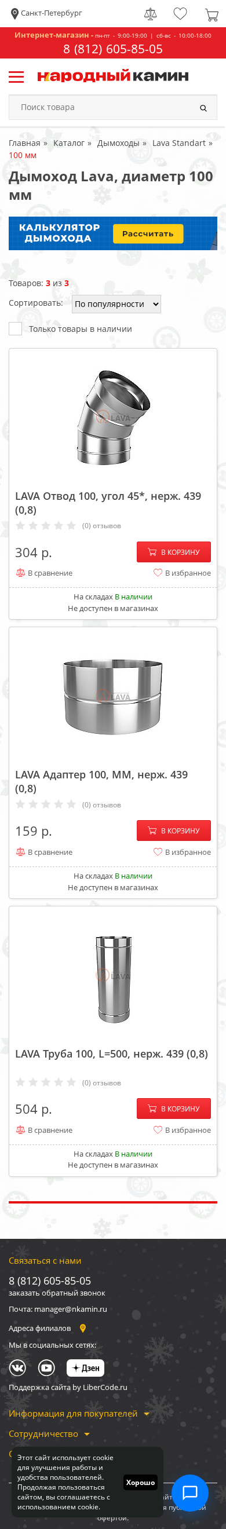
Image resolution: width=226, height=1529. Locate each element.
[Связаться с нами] (190, 1493)
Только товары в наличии (80, 328)
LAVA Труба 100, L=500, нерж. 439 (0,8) (111, 1053)
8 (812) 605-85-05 (113, 49)
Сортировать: (36, 302)
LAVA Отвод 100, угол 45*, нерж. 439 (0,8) (108, 503)
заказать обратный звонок (57, 1292)
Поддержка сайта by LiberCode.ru (68, 1387)
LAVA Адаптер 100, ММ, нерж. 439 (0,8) (101, 781)
